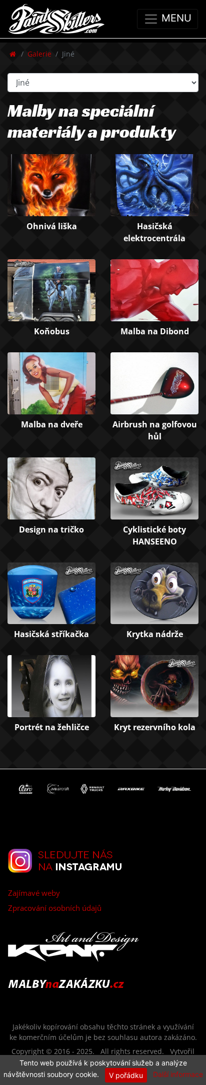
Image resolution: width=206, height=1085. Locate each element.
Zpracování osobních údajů (55, 908)
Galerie (40, 54)
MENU (175, 18)
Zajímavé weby (34, 893)
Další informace (178, 1074)
